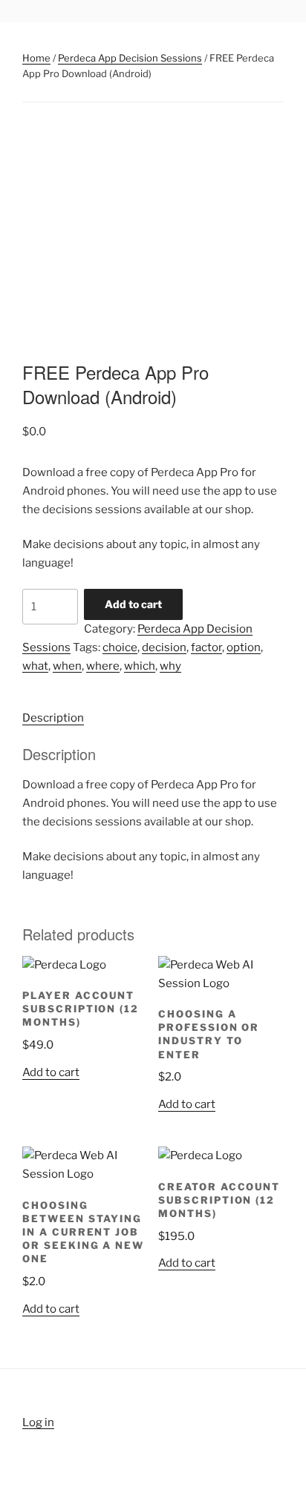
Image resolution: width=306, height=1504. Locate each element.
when (67, 666)
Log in (38, 1422)
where (103, 666)
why (170, 666)
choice (119, 647)
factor (206, 647)
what (35, 666)
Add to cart (133, 604)
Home (36, 58)
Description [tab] (53, 718)
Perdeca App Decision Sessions (130, 58)
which (139, 666)
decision (164, 647)
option (244, 647)
